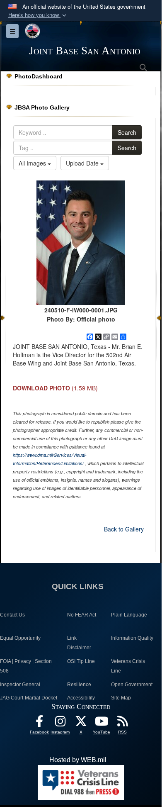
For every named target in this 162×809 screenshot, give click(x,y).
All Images (33, 163)
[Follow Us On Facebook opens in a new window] (39, 723)
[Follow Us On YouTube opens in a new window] (101, 723)
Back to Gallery (124, 529)
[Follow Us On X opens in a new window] (80, 723)
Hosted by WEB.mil (77, 759)
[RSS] (122, 723)
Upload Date (83, 163)
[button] (38, 15)
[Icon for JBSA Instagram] (60, 723)
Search (127, 132)
